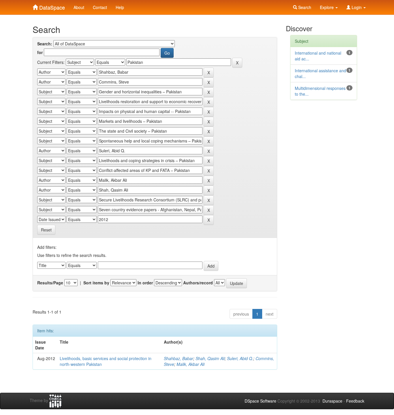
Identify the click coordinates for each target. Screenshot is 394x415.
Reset (46, 230)
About (79, 7)
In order (145, 283)
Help (120, 7)
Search (304, 7)
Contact (100, 7)
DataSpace (51, 6)
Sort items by (96, 283)
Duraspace (332, 401)
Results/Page (50, 283)
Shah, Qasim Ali (210, 358)
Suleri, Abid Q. (240, 358)
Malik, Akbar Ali (190, 364)
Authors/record (198, 283)
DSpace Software (260, 401)
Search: (44, 44)
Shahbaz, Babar (178, 358)
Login (356, 7)
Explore (327, 7)
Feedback (355, 401)
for (40, 52)
